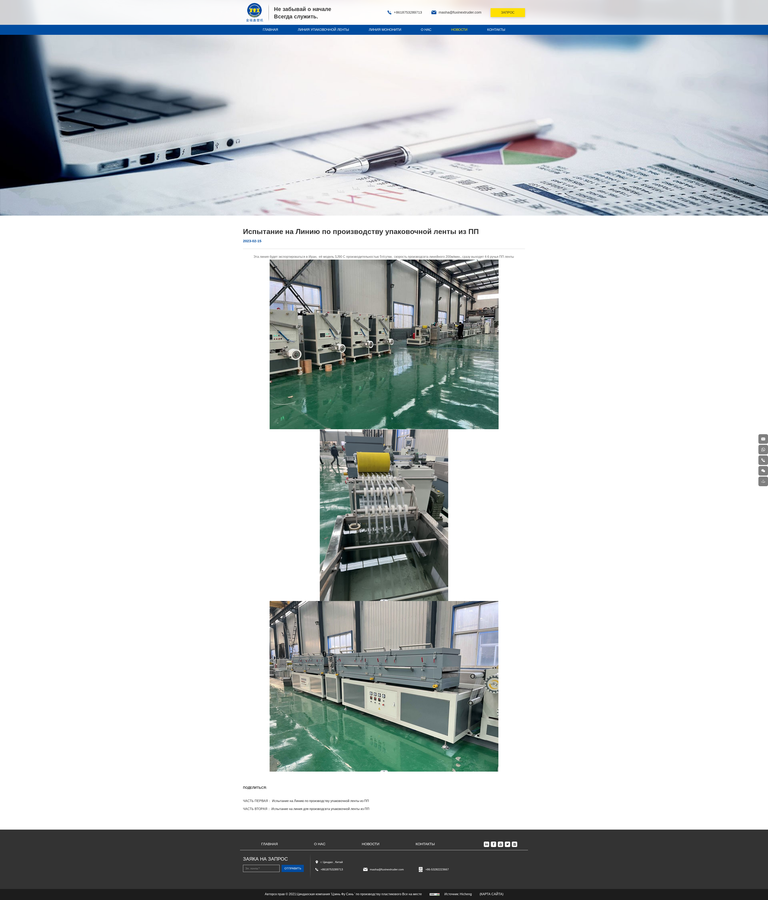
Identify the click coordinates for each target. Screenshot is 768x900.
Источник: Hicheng (458, 894)
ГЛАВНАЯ (270, 30)
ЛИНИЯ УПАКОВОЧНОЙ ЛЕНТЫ (323, 30)
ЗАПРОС (508, 12)
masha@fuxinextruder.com (387, 869)
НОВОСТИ (459, 30)
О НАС (426, 30)
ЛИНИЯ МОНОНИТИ (385, 30)
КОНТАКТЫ (496, 30)
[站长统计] (435, 894)
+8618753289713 (332, 869)
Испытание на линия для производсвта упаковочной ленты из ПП (320, 809)
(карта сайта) (491, 894)
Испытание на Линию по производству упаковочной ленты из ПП (320, 801)
